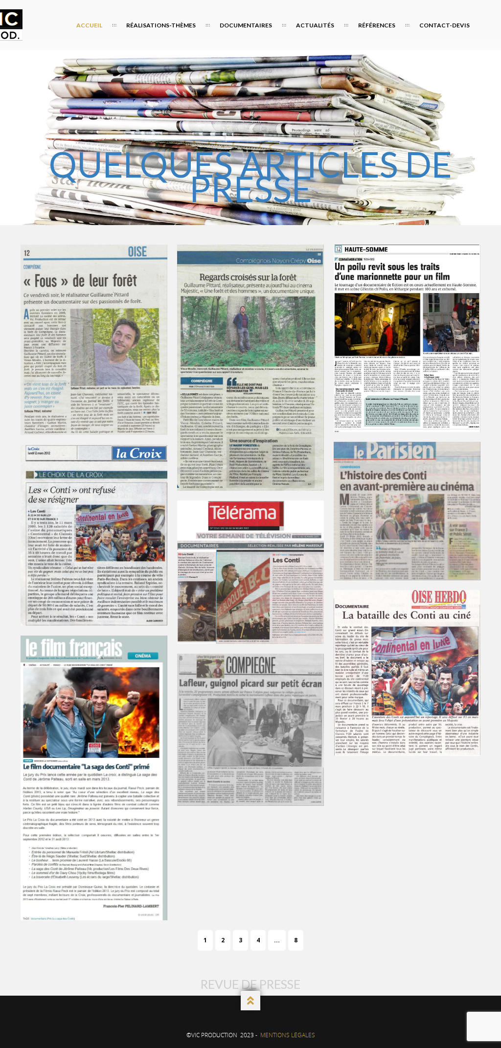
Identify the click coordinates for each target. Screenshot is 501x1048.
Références (376, 25)
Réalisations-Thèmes (161, 25)
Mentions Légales (287, 1035)
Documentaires (246, 25)
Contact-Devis (444, 25)
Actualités (315, 25)
